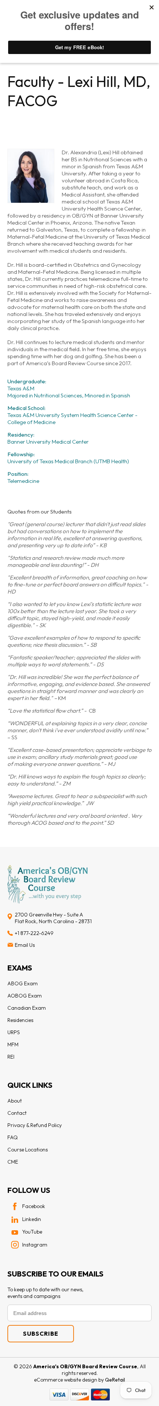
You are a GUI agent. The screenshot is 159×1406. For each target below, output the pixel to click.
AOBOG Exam (24, 995)
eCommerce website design (66, 1379)
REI (10, 1056)
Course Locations (27, 1149)
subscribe (40, 1333)
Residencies (20, 1020)
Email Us (25, 945)
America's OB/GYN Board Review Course (85, 1366)
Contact (17, 1113)
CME (12, 1161)
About (14, 1100)
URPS (13, 1032)
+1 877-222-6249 (34, 933)
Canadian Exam (26, 1008)
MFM (12, 1044)
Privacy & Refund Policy (34, 1125)
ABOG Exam (22, 983)
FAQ (12, 1137)
